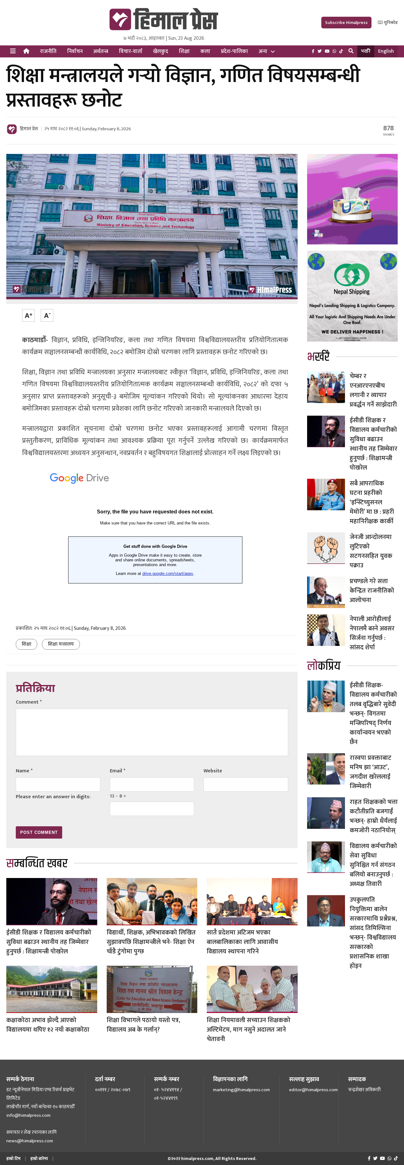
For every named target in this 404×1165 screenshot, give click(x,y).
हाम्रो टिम (13, 1158)
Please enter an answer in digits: (53, 797)
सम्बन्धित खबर (37, 863)
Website (213, 771)
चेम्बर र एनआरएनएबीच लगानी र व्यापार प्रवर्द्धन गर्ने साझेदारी (373, 390)
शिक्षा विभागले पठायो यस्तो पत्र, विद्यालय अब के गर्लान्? (143, 1025)
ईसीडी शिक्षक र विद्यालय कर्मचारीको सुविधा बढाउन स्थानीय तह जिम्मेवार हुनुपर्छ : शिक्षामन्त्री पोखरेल (48, 942)
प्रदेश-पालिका (234, 51)
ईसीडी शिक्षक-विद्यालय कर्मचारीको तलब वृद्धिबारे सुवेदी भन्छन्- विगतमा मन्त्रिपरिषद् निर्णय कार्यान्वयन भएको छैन (373, 713)
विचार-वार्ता (130, 51)
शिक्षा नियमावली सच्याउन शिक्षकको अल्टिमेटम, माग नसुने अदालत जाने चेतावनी (248, 1030)
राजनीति (48, 51)
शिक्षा (184, 51)
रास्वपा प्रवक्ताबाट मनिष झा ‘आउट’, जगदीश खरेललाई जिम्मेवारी (370, 772)
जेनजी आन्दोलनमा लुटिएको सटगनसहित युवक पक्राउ (371, 551)
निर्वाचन (75, 51)
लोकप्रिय (324, 666)
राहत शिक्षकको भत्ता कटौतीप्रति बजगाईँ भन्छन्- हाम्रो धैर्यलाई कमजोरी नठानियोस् (374, 816)
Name (24, 771)
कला (205, 51)
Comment (29, 702)
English (386, 51)
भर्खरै (366, 51)
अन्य (263, 51)
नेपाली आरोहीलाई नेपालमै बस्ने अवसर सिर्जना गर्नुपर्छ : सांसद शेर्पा (372, 633)
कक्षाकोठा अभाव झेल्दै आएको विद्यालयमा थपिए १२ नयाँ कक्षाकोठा (47, 1025)
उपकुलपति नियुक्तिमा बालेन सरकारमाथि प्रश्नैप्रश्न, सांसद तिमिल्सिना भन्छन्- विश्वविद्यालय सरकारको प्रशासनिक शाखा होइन (373, 932)
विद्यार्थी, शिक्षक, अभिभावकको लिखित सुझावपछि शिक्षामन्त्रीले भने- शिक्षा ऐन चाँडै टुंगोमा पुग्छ (151, 942)
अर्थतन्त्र (100, 51)
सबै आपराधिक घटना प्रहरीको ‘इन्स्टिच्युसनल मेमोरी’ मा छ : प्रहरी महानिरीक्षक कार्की (372, 502)
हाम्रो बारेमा (39, 1158)
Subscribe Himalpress (346, 22)
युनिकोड (390, 22)
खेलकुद (160, 51)
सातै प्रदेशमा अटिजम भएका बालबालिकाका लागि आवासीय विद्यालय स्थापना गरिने (242, 942)
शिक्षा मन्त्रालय (61, 644)
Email (117, 771)
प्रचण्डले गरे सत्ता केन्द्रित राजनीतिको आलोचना (372, 591)
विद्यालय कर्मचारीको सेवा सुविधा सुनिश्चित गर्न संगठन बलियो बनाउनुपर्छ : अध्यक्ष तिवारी (373, 865)
